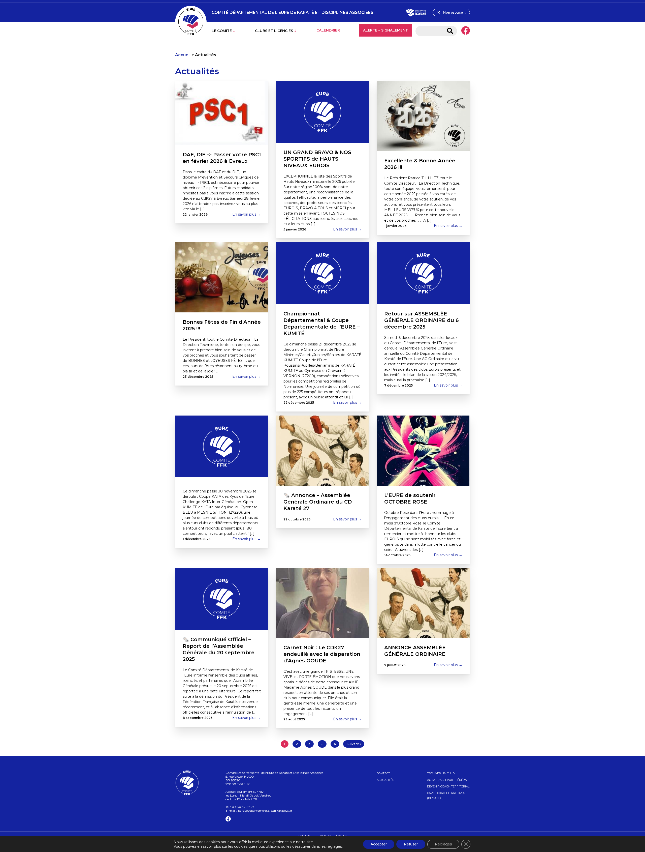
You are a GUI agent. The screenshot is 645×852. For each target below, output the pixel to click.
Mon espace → (455, 12)
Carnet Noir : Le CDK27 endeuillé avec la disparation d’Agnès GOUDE (321, 654)
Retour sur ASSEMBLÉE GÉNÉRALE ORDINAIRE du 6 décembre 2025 (421, 320)
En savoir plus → (246, 214)
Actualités (385, 780)
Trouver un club (441, 773)
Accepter (379, 844)
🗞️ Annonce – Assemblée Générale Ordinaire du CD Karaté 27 (317, 501)
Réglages (443, 844)
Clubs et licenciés (274, 30)
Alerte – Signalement (385, 30)
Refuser (411, 844)
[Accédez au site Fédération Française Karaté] (415, 13)
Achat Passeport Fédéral (447, 780)
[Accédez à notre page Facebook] (465, 31)
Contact (383, 773)
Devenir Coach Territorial (448, 786)
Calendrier (328, 30)
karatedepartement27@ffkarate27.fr (265, 810)
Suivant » (353, 744)
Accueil (182, 54)
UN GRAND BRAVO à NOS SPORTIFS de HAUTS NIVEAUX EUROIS (317, 158)
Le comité (222, 30)
